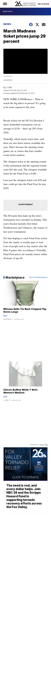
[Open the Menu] (4, 4)
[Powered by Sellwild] (43, 445)
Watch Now (43, 4)
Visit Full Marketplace (38, 277)
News (7, 24)
